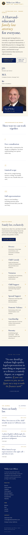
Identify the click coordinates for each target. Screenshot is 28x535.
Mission (6, 505)
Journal (6, 509)
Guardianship (7, 496)
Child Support (7, 491)
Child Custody (7, 487)
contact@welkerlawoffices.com (12, 519)
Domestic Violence (8, 494)
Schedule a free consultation (8, 60)
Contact (6, 511)
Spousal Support (8, 493)
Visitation (6, 489)
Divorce (6, 485)
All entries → (22, 406)
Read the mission (21, 60)
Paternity (6, 498)
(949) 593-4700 (8, 517)
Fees (5, 507)
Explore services (8, 239)
